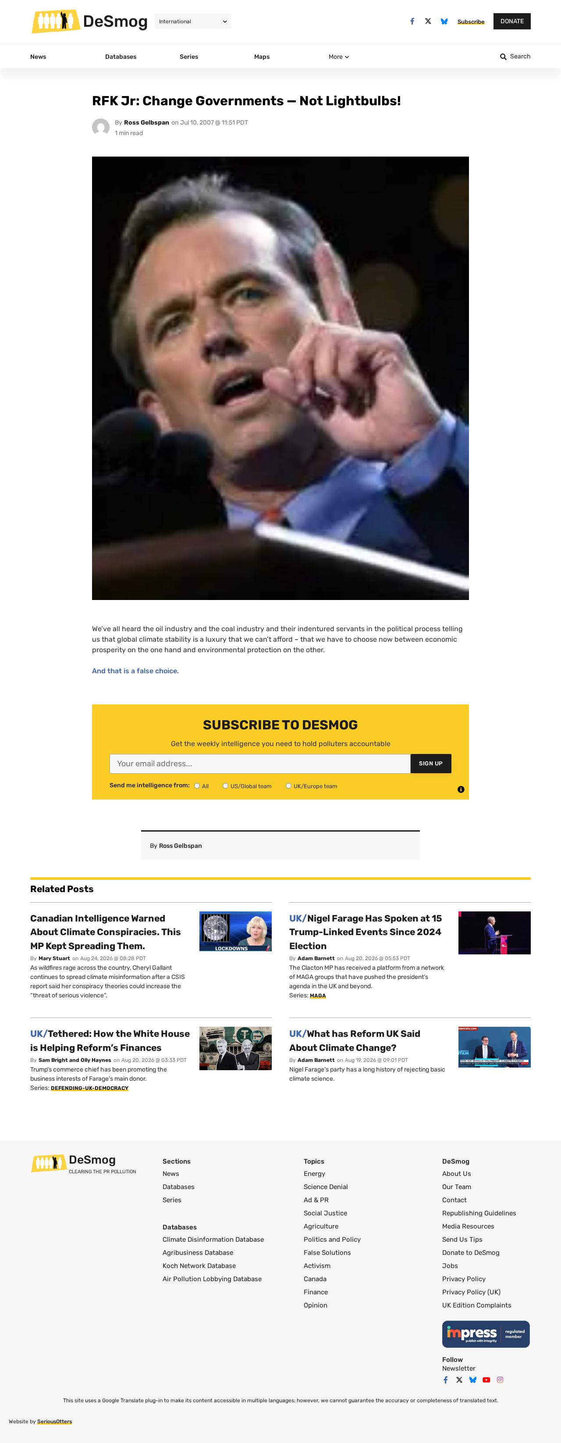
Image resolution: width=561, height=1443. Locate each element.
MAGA (318, 996)
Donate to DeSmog (471, 1253)
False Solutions (327, 1253)
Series (172, 1200)
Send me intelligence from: (150, 785)
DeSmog (115, 21)
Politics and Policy (332, 1239)
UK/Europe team (315, 786)
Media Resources (468, 1226)
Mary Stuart (54, 958)
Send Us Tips (462, 1239)
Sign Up (431, 763)
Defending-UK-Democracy (89, 1088)
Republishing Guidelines (479, 1213)
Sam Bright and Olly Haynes (75, 1060)
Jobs (450, 1266)
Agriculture (321, 1226)
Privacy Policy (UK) (471, 1292)
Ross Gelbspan (146, 122)
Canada (315, 1279)
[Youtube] (486, 1379)
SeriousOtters (54, 1421)
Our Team (456, 1187)
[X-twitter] (428, 21)
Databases (179, 1187)
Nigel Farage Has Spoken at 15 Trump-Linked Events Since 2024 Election (365, 932)
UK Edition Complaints (476, 1305)
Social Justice (325, 1213)
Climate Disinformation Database (213, 1239)
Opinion (315, 1305)
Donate (512, 21)
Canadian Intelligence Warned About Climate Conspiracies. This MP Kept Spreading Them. (105, 932)
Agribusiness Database (198, 1253)
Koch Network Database (199, 1266)
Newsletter (459, 1368)
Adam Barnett (316, 958)
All (205, 786)
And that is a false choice (134, 671)
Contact (454, 1200)
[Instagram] (500, 1379)
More (336, 57)
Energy (314, 1174)
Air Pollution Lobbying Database (212, 1279)
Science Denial (326, 1187)
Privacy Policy (464, 1279)
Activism (317, 1266)
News (171, 1174)
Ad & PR (316, 1200)
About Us (456, 1174)
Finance (316, 1292)
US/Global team (251, 786)
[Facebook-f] (412, 21)
